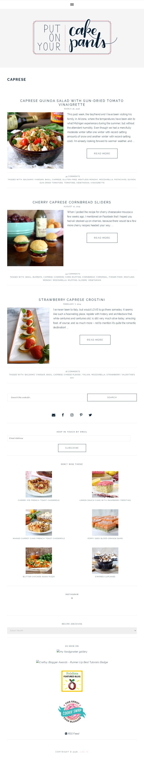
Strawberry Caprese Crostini (72, 300)
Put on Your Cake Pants (75, 37)
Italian (86, 375)
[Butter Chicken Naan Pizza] (38, 560)
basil (48, 179)
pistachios (120, 179)
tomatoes (69, 183)
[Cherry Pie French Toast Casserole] (38, 484)
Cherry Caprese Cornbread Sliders (72, 202)
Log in (84, 752)
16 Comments (73, 371)
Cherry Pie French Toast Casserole (39, 500)
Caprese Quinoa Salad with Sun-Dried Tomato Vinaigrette (72, 102)
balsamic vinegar (33, 179)
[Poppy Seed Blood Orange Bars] (105, 522)
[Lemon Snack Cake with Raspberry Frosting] (105, 484)
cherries (59, 277)
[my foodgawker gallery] (72, 651)
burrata (37, 277)
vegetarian (82, 183)
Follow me (72, 606)
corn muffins (73, 277)
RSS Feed (73, 733)
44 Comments (72, 274)
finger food (116, 277)
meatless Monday (88, 179)
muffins (72, 280)
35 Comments (73, 176)
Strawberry (113, 375)
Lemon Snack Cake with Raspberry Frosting (105, 500)
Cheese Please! (72, 375)
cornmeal (102, 277)
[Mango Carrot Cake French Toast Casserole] (38, 522)
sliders (82, 280)
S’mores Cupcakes (105, 577)
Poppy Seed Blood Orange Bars (105, 538)
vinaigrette (97, 183)
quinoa (132, 179)
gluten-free (70, 179)
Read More (102, 153)
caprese (56, 179)
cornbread (88, 277)
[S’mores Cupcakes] (105, 560)
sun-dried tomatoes (51, 183)
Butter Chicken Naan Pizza (39, 577)
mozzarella (106, 179)
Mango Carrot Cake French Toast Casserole (39, 538)
